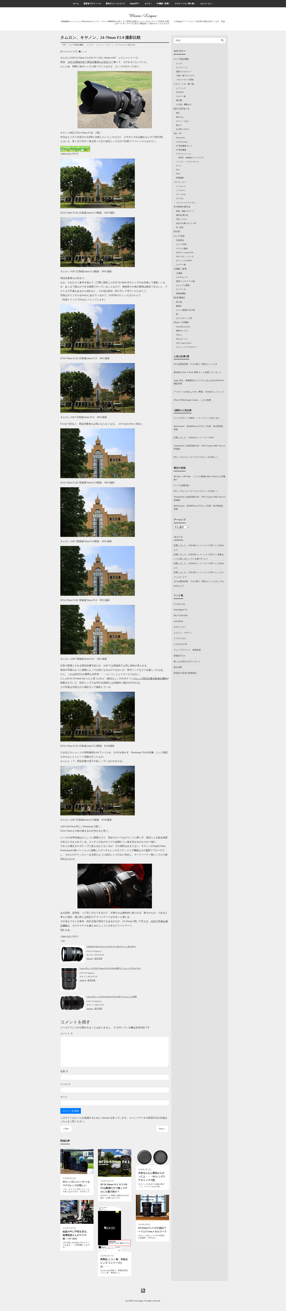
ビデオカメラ (182, 277)
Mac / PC (178, 133)
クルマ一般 (181, 96)
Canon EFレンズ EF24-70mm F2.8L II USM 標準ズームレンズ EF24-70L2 (110, 968)
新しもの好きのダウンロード (187, 661)
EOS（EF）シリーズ (184, 256)
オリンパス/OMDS (184, 260)
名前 (64, 1071)
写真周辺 (180, 240)
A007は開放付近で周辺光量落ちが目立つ (89, 62)
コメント (66, 1033)
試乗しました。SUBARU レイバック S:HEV (194, 437)
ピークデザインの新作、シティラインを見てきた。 (198, 418)
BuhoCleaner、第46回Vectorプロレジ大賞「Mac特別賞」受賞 (199, 428)
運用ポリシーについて (115, 3)
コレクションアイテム (185, 202)
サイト (63, 1097)
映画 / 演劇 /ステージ (185, 211)
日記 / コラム (181, 219)
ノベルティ (181, 190)
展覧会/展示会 (182, 215)
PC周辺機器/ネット (184, 146)
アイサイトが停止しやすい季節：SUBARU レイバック (199, 392)
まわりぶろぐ (180, 627)
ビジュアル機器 (183, 285)
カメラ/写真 (179, 236)
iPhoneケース (182, 339)
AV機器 (179, 273)
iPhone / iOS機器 (181, 322)
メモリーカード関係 (184, 80)
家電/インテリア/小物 (185, 281)
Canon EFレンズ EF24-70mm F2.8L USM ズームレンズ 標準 (111, 997)
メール (65, 1084)
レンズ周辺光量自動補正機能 (151, 678)
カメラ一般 (181, 264)
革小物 (179, 302)
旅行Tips (180, 117)
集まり (179, 125)
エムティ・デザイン (183, 633)
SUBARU (180, 92)
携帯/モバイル (182, 331)
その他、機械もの (184, 104)
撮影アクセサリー (184, 71)
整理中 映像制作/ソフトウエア (191, 158)
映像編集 (180, 178)
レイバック (181, 88)
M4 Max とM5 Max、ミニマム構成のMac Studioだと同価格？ (199, 478)
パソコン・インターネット (187, 161)
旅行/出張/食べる (181, 108)
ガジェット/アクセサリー (187, 347)
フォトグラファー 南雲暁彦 (187, 650)
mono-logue (138, 1301)
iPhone (179, 335)
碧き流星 (178, 667)
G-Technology (182, 142)
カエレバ (98, 951)
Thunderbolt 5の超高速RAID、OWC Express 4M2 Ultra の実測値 (199, 447)
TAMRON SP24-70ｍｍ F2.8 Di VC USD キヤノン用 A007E (111, 946)
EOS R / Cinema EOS (184, 252)
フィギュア (181, 186)
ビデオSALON (180, 644)
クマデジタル (180, 638)
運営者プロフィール (92, 3)
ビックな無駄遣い (182, 485)
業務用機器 (181, 293)
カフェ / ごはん (182, 121)
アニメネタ (181, 194)
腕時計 (179, 306)
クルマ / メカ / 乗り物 (184, 3)
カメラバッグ (182, 67)
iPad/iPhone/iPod (183, 327)
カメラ (147, 3)
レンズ (84, 52)
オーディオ (181, 289)
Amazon (89, 958)
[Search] (222, 40)
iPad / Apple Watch (183, 343)
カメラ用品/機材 (181, 59)
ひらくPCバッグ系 (184, 318)
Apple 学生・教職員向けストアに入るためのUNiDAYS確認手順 (199, 382)
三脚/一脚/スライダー (185, 76)
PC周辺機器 (181, 150)
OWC (178, 174)
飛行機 (179, 100)
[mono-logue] (143, 15)
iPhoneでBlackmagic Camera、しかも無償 (192, 400)
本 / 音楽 (179, 227)
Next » (162, 1128)
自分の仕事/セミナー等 (186, 223)
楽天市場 (98, 958)
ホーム (76, 3)
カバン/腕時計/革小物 (185, 310)
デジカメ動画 (182, 248)
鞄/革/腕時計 (179, 297)
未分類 (177, 231)
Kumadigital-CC (181, 609)
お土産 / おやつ (182, 129)
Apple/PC (134, 3)
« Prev (66, 1128)
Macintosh (180, 137)
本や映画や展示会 (182, 206)
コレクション (206, 3)
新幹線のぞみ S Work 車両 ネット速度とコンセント (198, 372)
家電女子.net (179, 655)
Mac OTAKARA (181, 615)
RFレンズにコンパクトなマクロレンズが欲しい (196, 457)
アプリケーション (184, 154)
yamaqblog (178, 621)
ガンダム (180, 198)
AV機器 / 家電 (163, 3)
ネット (179, 166)
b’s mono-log (179, 604)
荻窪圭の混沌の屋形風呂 (185, 673)
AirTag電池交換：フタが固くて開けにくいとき (195, 364)
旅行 (178, 113)
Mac (178, 170)
